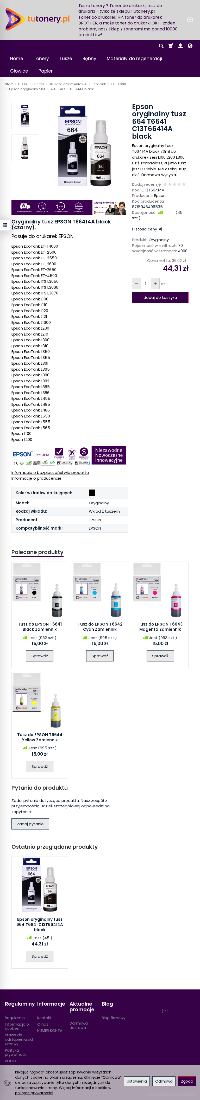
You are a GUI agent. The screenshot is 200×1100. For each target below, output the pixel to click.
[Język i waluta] (190, 46)
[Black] (92, 493)
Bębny (89, 58)
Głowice (19, 71)
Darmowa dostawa (79, 1025)
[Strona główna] (37, 19)
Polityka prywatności (16, 1052)
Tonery (41, 58)
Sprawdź (40, 656)
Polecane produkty (37, 552)
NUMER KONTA (49, 1030)
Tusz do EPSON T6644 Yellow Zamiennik (40, 737)
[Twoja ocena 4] (179, 184)
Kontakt (44, 1017)
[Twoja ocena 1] (165, 184)
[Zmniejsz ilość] (155, 283)
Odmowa (164, 1081)
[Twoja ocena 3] (174, 184)
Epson (160, 195)
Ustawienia (137, 1081)
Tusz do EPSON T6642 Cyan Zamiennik (100, 626)
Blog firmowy (114, 1017)
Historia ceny (145, 229)
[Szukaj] (161, 46)
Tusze (65, 58)
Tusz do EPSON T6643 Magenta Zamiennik (160, 626)
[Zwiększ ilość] (136, 283)
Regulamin (15, 1017)
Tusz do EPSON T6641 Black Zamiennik (40, 626)
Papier (46, 71)
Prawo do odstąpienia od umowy (19, 1039)
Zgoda (187, 1081)
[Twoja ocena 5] (184, 184)
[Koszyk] (171, 46)
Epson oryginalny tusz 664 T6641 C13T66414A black (39, 925)
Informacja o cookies (17, 1026)
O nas (42, 1024)
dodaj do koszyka (160, 297)
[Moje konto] (180, 46)
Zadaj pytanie (30, 824)
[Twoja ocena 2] (169, 184)
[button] (85, 146)
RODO (10, 1061)
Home (16, 58)
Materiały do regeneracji (134, 58)
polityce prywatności (34, 1093)
